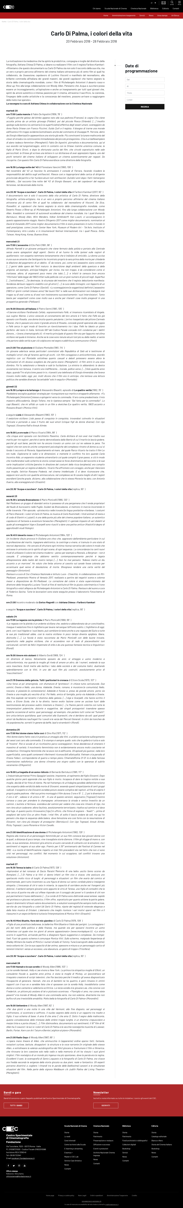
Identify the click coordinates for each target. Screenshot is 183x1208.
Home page (50, 1195)
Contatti (176, 8)
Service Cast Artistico (73, 1160)
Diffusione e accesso (101, 1144)
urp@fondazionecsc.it (112, 1204)
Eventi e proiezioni (100, 1148)
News (151, 15)
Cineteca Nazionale (138, 8)
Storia (66, 1132)
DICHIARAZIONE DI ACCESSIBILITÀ (91, 1201)
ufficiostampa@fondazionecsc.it (18, 1176)
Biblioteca (154, 8)
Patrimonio (97, 1136)
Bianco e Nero (157, 1140)
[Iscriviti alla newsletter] (163, 2)
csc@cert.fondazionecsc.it (23, 1158)
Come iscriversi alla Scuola (75, 1144)
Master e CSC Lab (71, 1157)
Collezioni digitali (129, 1144)
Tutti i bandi (16, 1105)
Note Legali (82, 1195)
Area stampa (162, 15)
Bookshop (126, 1148)
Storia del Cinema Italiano (162, 1144)
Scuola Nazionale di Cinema (116, 8)
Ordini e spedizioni (96, 1195)
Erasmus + (68, 1152)
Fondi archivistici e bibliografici (135, 1140)
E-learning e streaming (73, 1148)
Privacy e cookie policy (66, 1195)
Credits (134, 1195)
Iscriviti (106, 1105)
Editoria (165, 8)
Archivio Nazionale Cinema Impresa (104, 1154)
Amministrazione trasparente (123, 15)
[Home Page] (9, 7)
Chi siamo (97, 8)
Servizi (142, 15)
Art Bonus (175, 15)
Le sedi (67, 1136)
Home (105, 15)
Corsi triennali (69, 1140)
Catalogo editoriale (159, 1136)
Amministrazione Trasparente (117, 1195)
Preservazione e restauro (103, 1140)
